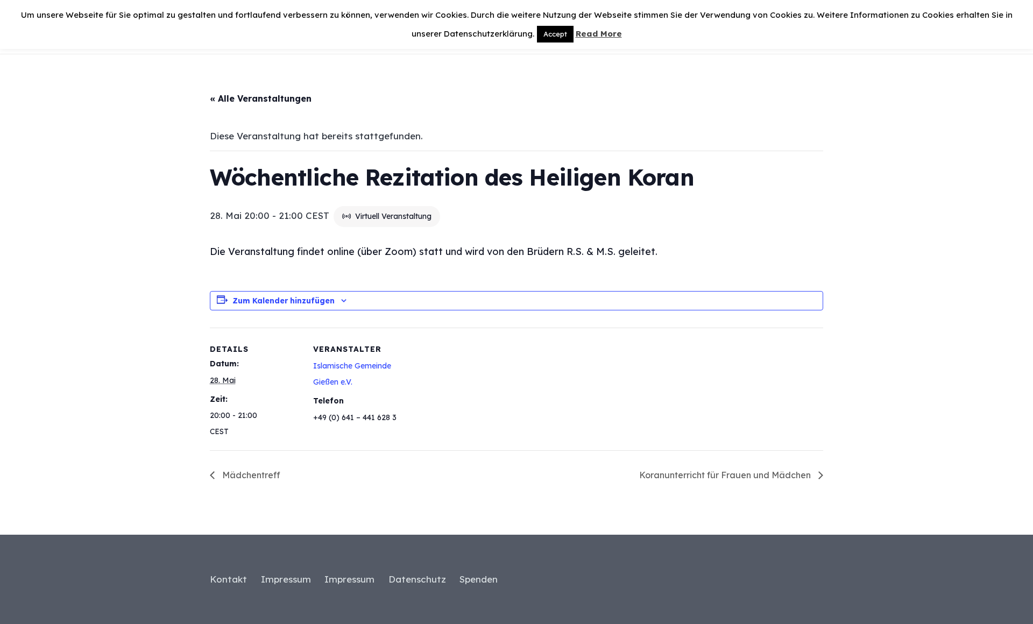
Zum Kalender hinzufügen (283, 301)
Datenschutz (417, 579)
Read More (599, 34)
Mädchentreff (250, 475)
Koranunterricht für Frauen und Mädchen (726, 475)
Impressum (286, 579)
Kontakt (228, 579)
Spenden (478, 579)
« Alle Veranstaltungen (261, 98)
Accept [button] (555, 34)
